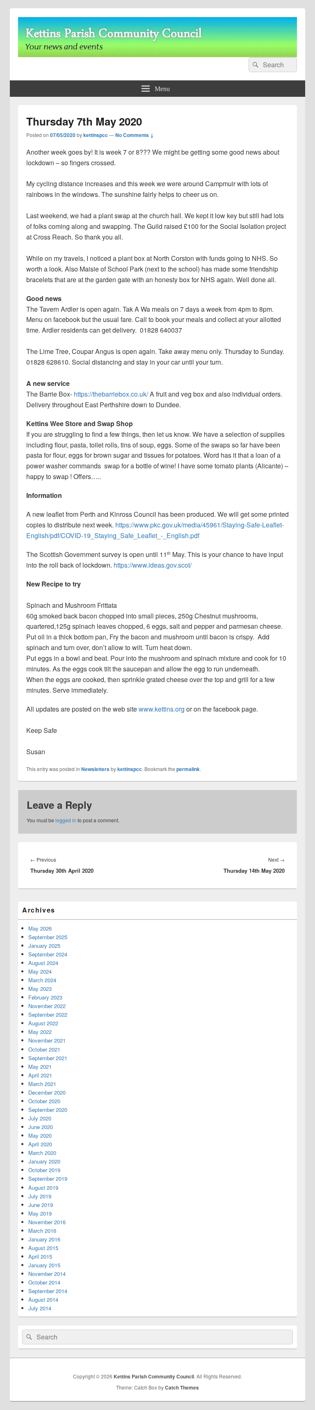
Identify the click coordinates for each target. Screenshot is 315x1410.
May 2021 (40, 1066)
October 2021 (44, 1049)
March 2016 (42, 1230)
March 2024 (42, 980)
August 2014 (43, 1299)
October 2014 (44, 1282)
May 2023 (40, 988)
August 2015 (43, 1248)
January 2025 (44, 945)
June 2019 (40, 1205)
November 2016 (47, 1222)
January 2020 (44, 1161)
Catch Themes (182, 1387)
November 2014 (47, 1274)
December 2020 (47, 1092)
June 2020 (40, 1127)
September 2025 (47, 937)
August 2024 (43, 963)
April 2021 (40, 1075)
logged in (65, 820)
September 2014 (47, 1291)
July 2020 (39, 1118)
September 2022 (47, 1014)
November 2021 (47, 1040)
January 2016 (44, 1239)
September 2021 (47, 1058)
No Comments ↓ (134, 135)
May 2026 (40, 928)
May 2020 (40, 1135)
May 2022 (40, 1032)
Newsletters (95, 769)
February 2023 (45, 997)
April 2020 (40, 1144)
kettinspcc (95, 135)
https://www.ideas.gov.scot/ (153, 565)
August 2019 (43, 1187)
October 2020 (44, 1101)
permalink (188, 769)
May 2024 (40, 971)
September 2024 (47, 954)
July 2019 (39, 1196)
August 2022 (43, 1023)
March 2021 (42, 1084)
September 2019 (47, 1178)
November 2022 (47, 1006)
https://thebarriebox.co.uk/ (111, 394)
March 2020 (42, 1153)
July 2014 (39, 1308)
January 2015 (44, 1265)
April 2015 (40, 1256)
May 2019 (40, 1213)
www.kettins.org (162, 709)
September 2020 (47, 1109)
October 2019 (44, 1170)
